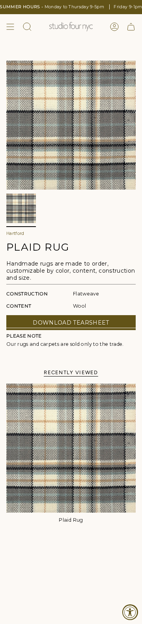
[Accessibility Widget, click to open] (130, 612)
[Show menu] (10, 27)
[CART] (131, 27)
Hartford (15, 233)
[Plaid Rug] (71, 448)
